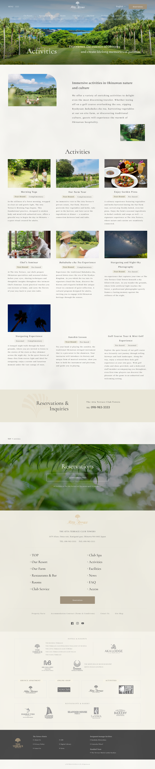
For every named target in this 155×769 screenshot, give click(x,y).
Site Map (119, 613)
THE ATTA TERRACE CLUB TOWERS (59, 649)
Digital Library (66, 744)
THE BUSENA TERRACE (54, 643)
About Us (37, 740)
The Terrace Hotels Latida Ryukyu (103, 752)
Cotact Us (105, 613)
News (62, 748)
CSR (62, 740)
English (119, 6)
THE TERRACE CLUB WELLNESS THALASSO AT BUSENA (66, 646)
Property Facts (38, 613)
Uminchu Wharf (97, 744)
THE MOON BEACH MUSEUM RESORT (98, 664)
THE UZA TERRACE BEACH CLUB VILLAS (61, 652)
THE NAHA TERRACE (53, 655)
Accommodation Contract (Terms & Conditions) (73, 613)
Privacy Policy (39, 744)
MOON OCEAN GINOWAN (93, 667)
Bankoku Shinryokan (98, 740)
